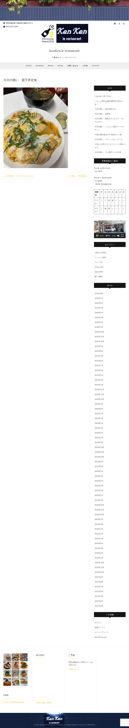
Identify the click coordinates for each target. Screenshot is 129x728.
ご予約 (85, 66)
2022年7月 (99, 529)
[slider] (107, 235)
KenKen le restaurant (64, 50)
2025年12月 (99, 332)
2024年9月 (99, 404)
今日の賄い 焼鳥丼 (102, 114)
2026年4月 (99, 312)
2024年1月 (99, 442)
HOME (29, 66)
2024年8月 (99, 409)
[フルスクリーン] (122, 235)
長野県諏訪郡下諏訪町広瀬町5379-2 (19, 23)
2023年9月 (99, 461)
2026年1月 (99, 327)
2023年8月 (99, 466)
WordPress (91, 725)
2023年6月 (99, 476)
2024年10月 (99, 399)
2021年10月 (99, 572)
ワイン (97, 262)
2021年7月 (99, 586)
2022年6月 (99, 534)
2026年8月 (99, 293)
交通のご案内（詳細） (44, 703)
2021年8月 (99, 582)
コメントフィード (102, 632)
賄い (96, 276)
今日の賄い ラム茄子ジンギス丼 (108, 152)
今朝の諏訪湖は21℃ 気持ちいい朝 (108, 134)
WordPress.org (100, 637)
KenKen (40, 66)
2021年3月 (99, 606)
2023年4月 (99, 486)
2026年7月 (99, 298)
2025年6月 (99, 361)
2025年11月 (99, 336)
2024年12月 (99, 389)
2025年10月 (99, 341)
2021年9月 (99, 577)
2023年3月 (99, 490)
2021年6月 (99, 591)
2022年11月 (99, 510)
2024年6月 (99, 418)
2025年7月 (99, 356)
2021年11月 (99, 567)
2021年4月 (99, 601)
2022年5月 (99, 538)
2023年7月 (99, 471)
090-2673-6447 (12, 27)
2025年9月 (99, 346)
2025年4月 (99, 370)
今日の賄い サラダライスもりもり (18, 176)
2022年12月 (99, 505)
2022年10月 (99, 514)
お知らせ (98, 252)
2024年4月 (99, 428)
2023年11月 (99, 452)
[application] (110, 229)
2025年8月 (99, 351)
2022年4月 (99, 543)
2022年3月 (99, 548)
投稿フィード (100, 627)
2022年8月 (99, 524)
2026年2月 (99, 322)
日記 (96, 272)
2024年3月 (99, 433)
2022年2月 (99, 553)
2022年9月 (99, 519)
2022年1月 (99, 558)
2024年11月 (99, 394)
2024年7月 (99, 413)
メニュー (98, 257)
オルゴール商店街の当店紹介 (14, 702)
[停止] (97, 235)
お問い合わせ (72, 66)
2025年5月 (99, 365)
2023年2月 (99, 495)
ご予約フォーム (74, 669)
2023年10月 (99, 457)
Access (95, 66)
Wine (60, 66)
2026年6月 (99, 303)
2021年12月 (99, 562)
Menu (51, 66)
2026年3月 (99, 317)
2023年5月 (99, 481)
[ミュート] (118, 235)
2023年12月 (99, 447)
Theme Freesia (71, 725)
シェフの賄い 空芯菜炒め (77, 176)
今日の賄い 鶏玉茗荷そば (105, 109)
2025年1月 (99, 385)
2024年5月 (99, 423)
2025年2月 (99, 380)
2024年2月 (99, 437)
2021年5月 (99, 596)
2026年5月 (99, 308)
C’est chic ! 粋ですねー (103, 96)
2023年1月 (99, 500)
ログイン (98, 623)
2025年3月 (99, 375)
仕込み (97, 267)
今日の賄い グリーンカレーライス (109, 139)
